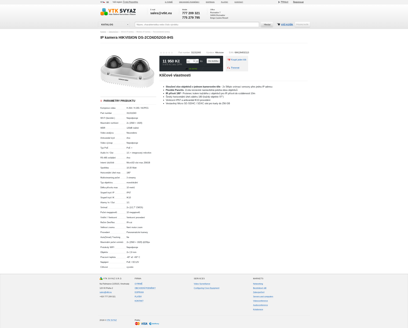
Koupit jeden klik (238, 59)
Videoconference (260, 301)
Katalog (103, 32)
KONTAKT (239, 2)
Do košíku (213, 61)
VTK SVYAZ (111, 320)
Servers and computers (263, 296)
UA (107, 2)
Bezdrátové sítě (259, 288)
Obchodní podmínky (189, 2)
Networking (258, 284)
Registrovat (298, 2)
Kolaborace (258, 309)
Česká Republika (130, 2)
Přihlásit (284, 2)
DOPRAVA (210, 2)
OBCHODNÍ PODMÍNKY (145, 288)
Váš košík (287, 24)
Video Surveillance (202, 284)
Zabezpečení (113, 32)
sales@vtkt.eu (106, 292)
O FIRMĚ (169, 2)
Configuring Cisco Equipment (206, 288)
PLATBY (224, 2)
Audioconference (260, 305)
